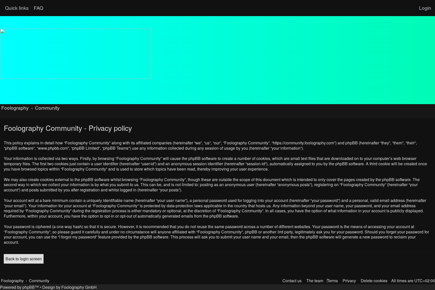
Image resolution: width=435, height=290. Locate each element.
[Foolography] (75, 54)
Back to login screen (24, 259)
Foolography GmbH (79, 287)
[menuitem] (37, 7)
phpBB (28, 287)
